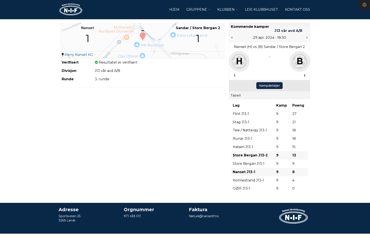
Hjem (174, 9)
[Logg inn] (364, 5)
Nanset (87, 28)
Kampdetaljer (269, 86)
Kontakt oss (297, 9)
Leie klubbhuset (261, 9)
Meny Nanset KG (78, 55)
